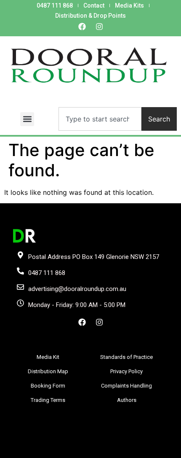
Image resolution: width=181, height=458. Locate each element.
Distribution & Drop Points (90, 15)
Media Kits (129, 5)
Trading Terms (48, 400)
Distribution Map (48, 371)
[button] (27, 119)
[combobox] (100, 119)
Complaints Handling (126, 386)
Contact (93, 5)
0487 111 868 (55, 5)
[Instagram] (99, 26)
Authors (126, 400)
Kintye (113, 450)
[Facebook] (82, 26)
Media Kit (48, 357)
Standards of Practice (126, 357)
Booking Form (48, 386)
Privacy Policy (126, 371)
